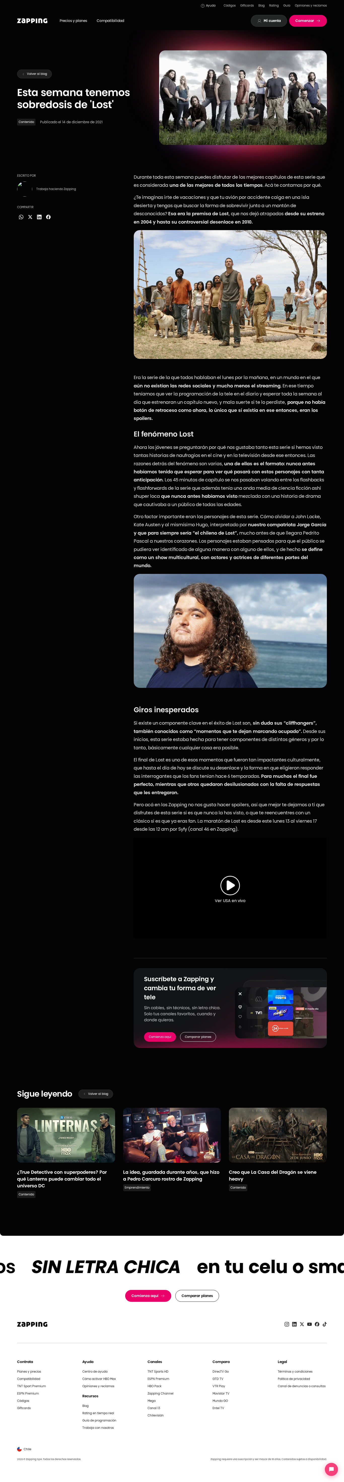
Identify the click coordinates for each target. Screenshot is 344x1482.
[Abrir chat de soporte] (331, 1469)
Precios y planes (73, 20)
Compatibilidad (110, 20)
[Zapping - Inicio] (32, 1324)
